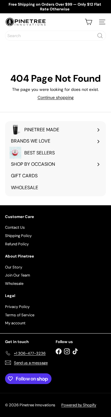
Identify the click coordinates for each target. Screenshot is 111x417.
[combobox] (55, 36)
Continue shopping (56, 97)
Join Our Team (17, 275)
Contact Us (15, 227)
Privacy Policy (17, 306)
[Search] (100, 36)
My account (15, 323)
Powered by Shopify (78, 404)
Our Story (13, 267)
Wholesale (14, 283)
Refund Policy (17, 244)
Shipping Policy (18, 235)
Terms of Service (19, 315)
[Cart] (88, 22)
